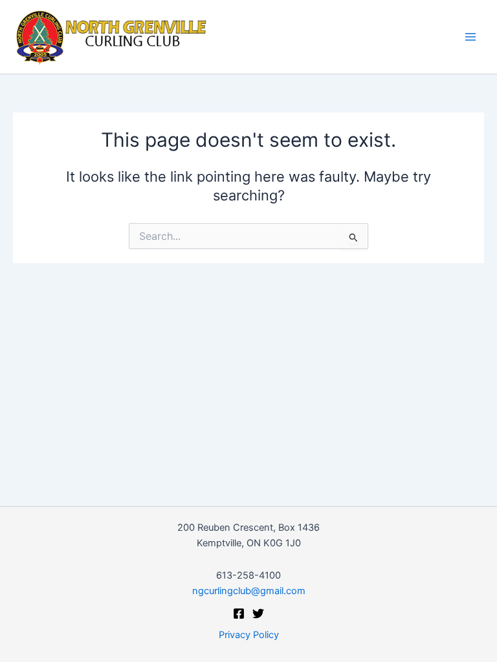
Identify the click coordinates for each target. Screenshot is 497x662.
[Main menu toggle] (470, 36)
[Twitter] (258, 613)
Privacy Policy (249, 635)
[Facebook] (239, 613)
